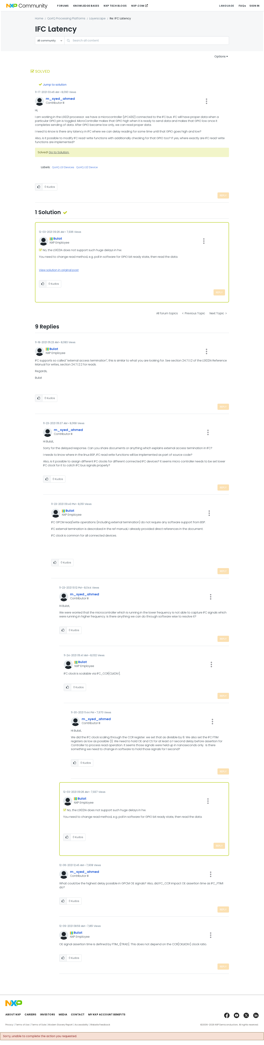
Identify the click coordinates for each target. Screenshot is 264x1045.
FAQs (242, 6)
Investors (47, 1014)
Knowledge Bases (86, 6)
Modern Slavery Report (60, 1025)
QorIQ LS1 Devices (63, 167)
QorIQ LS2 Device (87, 167)
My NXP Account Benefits (107, 1014)
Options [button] (220, 56)
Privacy (9, 1025)
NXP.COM (137, 6)
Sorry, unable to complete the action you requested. (40, 1036)
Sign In (254, 6)
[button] (206, 101)
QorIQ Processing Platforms (66, 18)
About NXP (13, 1014)
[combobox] (146, 40)
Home (39, 18)
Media (63, 1014)
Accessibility (81, 1025)
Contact (78, 1014)
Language (226, 6)
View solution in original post (59, 270)
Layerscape (97, 18)
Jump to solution (54, 85)
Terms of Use (22, 1025)
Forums (63, 6)
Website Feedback (100, 1025)
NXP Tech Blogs (115, 6)
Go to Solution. (59, 152)
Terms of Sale (38, 1025)
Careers (30, 1014)
